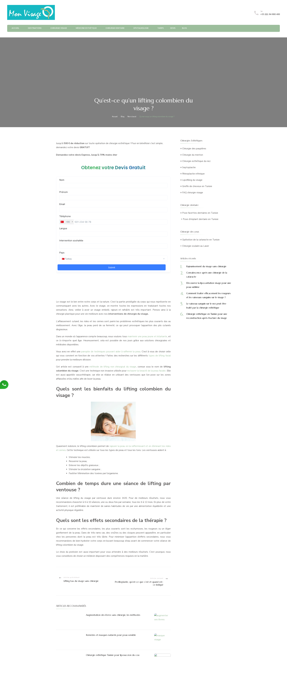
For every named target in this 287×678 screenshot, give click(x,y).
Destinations (35, 28)
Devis (172, 28)
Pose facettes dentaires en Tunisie (200, 212)
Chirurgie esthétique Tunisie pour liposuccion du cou (112, 655)
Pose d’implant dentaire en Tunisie (200, 219)
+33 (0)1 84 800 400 (270, 14)
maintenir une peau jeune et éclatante (147, 336)
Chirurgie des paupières (194, 148)
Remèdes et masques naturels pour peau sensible (111, 635)
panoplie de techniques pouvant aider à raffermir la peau (111, 351)
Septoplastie (189, 167)
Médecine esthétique (86, 28)
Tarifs (160, 28)
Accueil (15, 28)
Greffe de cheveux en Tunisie (197, 186)
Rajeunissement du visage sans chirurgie (206, 266)
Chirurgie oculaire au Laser (195, 245)
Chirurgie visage (58, 28)
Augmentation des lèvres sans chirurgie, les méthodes (113, 615)
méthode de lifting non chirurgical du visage (112, 366)
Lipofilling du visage (192, 179)
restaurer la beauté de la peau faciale (146, 370)
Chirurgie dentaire (115, 28)
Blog (184, 28)
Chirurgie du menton (192, 154)
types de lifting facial (160, 355)
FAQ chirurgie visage (192, 192)
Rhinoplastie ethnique (193, 173)
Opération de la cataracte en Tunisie (201, 239)
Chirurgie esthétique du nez (196, 161)
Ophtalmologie (141, 28)
